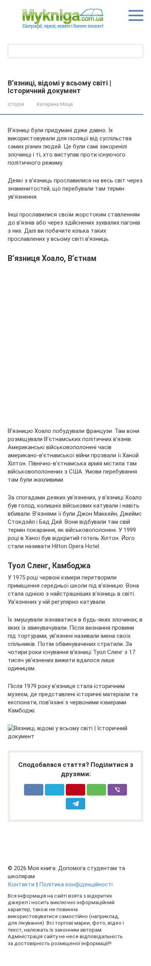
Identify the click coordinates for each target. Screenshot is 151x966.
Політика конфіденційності (76, 884)
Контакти (21, 884)
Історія (16, 104)
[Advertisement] (75, 342)
